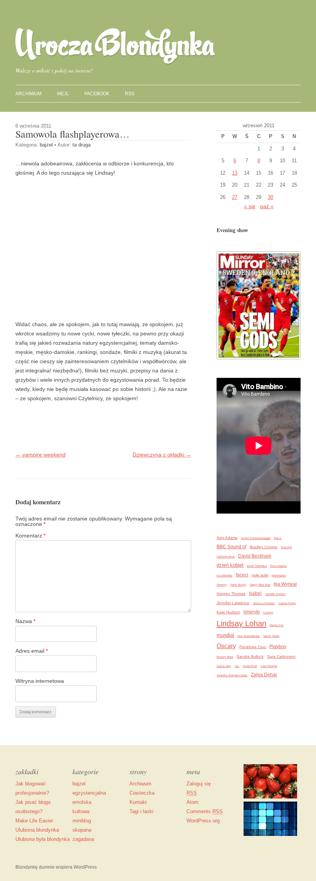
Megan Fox (277, 625)
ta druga (81, 145)
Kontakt (138, 802)
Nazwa (25, 621)
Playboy (277, 646)
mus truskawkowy (248, 636)
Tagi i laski (141, 811)
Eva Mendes (224, 575)
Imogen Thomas (231, 593)
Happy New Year (260, 584)
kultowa (80, 811)
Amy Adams (227, 538)
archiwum (28, 93)
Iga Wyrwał (285, 583)
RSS (129, 93)
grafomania (279, 575)
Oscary (226, 646)
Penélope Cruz (252, 647)
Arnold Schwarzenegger (256, 538)
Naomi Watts (271, 636)
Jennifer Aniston (275, 594)
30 (270, 197)
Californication (226, 556)
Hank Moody (238, 584)
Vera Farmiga (269, 666)
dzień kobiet (230, 565)
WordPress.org (203, 821)
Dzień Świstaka (257, 565)
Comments (205, 811)
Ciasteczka (142, 793)
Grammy (222, 584)
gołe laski (260, 575)
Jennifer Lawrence (233, 603)
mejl (63, 93)
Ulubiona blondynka (37, 830)
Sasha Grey (224, 666)
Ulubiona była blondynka (42, 839)
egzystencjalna (89, 793)
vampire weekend (40, 454)
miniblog (81, 821)
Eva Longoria (278, 565)
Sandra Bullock (250, 656)
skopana (81, 830)
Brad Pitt (286, 547)
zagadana (83, 839)
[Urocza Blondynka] (115, 63)
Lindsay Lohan (241, 623)
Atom (192, 802)
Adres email (31, 651)
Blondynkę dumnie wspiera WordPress (56, 867)
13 (234, 173)
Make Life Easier (34, 821)
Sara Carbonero (281, 656)
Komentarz (30, 535)
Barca (277, 538)
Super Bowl (250, 666)
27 (234, 197)
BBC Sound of (231, 546)
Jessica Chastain (264, 603)
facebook (96, 93)
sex (237, 666)
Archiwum (140, 784)
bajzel (46, 145)
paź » (267, 206)
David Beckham (254, 555)
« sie (249, 206)
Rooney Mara (225, 656)
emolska (81, 802)
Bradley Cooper (263, 547)
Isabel (255, 593)
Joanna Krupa (287, 603)
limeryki (252, 611)
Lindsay (268, 612)
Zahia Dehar (264, 674)
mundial (225, 635)
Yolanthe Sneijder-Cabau (232, 675)
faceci (242, 574)
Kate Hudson (228, 612)
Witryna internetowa (39, 681)
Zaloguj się (199, 784)
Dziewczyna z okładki (162, 454)
